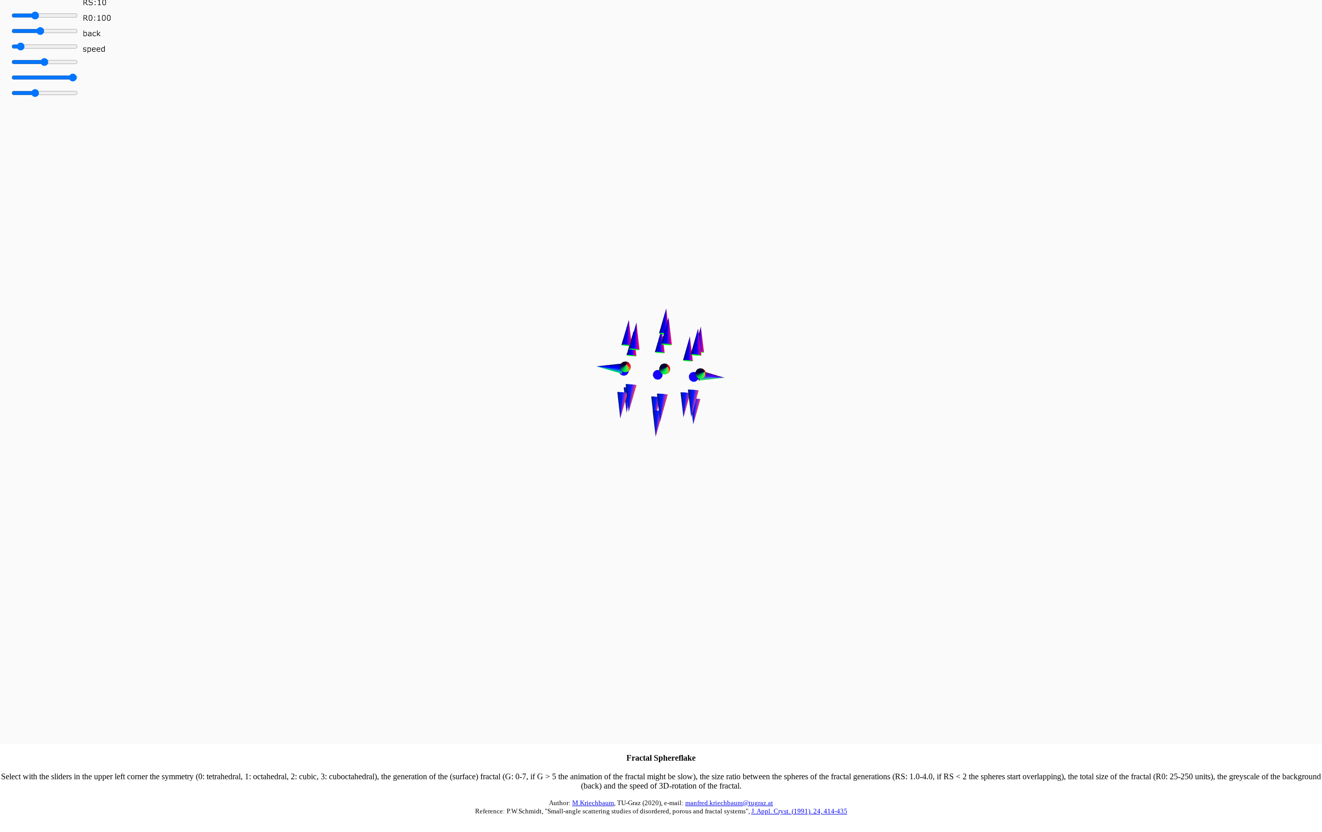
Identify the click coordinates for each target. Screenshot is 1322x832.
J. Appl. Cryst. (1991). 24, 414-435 (799, 811)
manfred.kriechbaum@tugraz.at (729, 803)
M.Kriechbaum (593, 803)
